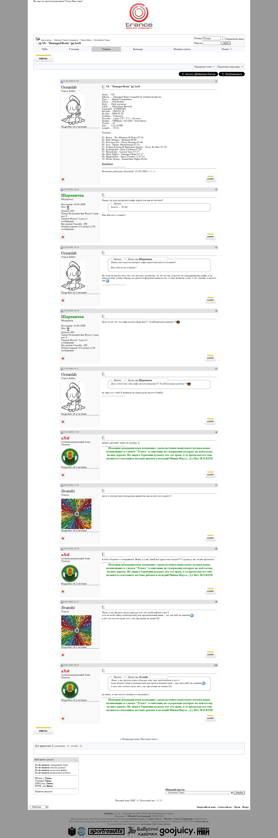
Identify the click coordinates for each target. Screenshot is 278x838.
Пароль (198, 43)
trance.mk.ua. (202, 821)
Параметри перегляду (228, 67)
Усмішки (39, 780)
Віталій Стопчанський (139, 816)
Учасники (74, 49)
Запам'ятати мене (235, 39)
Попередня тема (130, 739)
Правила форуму (44, 791)
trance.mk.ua (225, 807)
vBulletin (108, 813)
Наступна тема (148, 739)
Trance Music (86, 40)
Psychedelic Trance (102, 40)
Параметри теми (203, 67)
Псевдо (198, 38)
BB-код (38, 778)
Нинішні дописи (182, 49)
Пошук (225, 49)
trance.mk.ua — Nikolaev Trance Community (59, 40)
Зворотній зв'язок (206, 807)
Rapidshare (107, 164)
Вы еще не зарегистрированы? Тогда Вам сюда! (58, 1)
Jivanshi (68, 491)
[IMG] (38, 783)
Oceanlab (69, 87)
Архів (237, 807)
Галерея (106, 49)
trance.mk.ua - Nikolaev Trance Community (171, 818)
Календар (138, 49)
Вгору (245, 807)
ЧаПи (45, 49)
